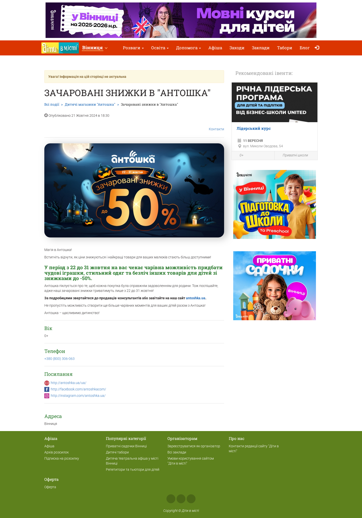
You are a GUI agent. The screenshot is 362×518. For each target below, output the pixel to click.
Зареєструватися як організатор (193, 446)
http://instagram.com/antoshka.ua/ (78, 396)
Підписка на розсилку (61, 458)
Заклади (261, 47)
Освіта (158, 47)
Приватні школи (295, 155)
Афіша (215, 47)
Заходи (237, 47)
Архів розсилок (56, 452)
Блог (305, 47)
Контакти (216, 129)
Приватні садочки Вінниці (126, 446)
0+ (242, 155)
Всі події (51, 104)
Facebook (170, 498)
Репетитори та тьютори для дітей (132, 469)
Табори (284, 47)
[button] (94, 48)
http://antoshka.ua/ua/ (68, 383)
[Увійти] (318, 48)
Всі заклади (176, 452)
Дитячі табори (117, 452)
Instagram (181, 498)
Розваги (132, 47)
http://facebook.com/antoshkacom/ (78, 389)
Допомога (187, 47)
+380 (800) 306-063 (59, 359)
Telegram (191, 498)
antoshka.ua (195, 298)
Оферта (50, 487)
